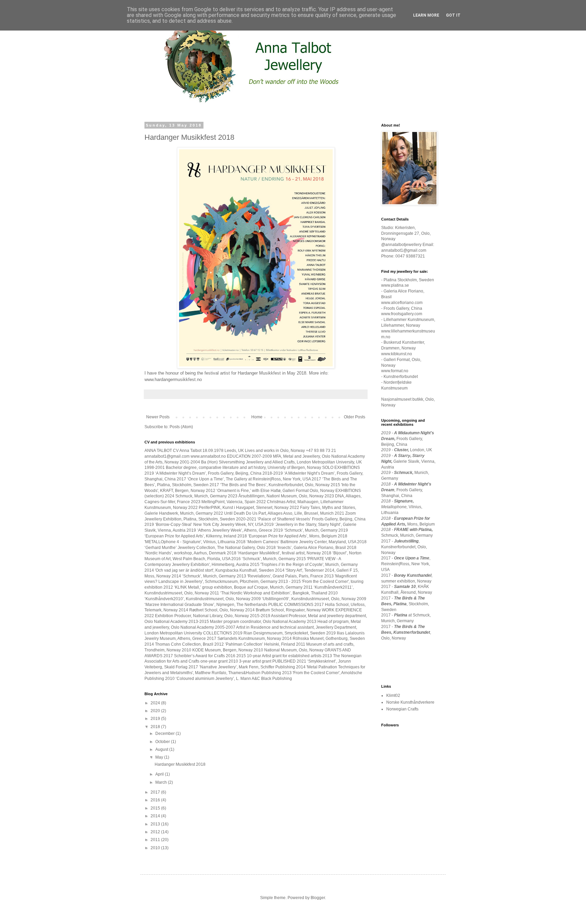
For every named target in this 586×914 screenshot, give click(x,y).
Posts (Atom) (181, 426)
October (163, 741)
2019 (156, 718)
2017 (156, 792)
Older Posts (354, 417)
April (160, 774)
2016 (156, 800)
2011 (156, 839)
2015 (156, 808)
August (162, 749)
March (161, 782)
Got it (453, 15)
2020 (156, 710)
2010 (156, 847)
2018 (156, 726)
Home (256, 417)
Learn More (426, 15)
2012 (156, 832)
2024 (156, 703)
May (159, 757)
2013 (156, 824)
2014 (156, 816)
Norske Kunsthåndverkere (410, 702)
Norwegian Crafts (402, 709)
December (165, 733)
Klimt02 (393, 695)
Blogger (318, 897)
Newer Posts (158, 417)
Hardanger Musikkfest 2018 (189, 137)
